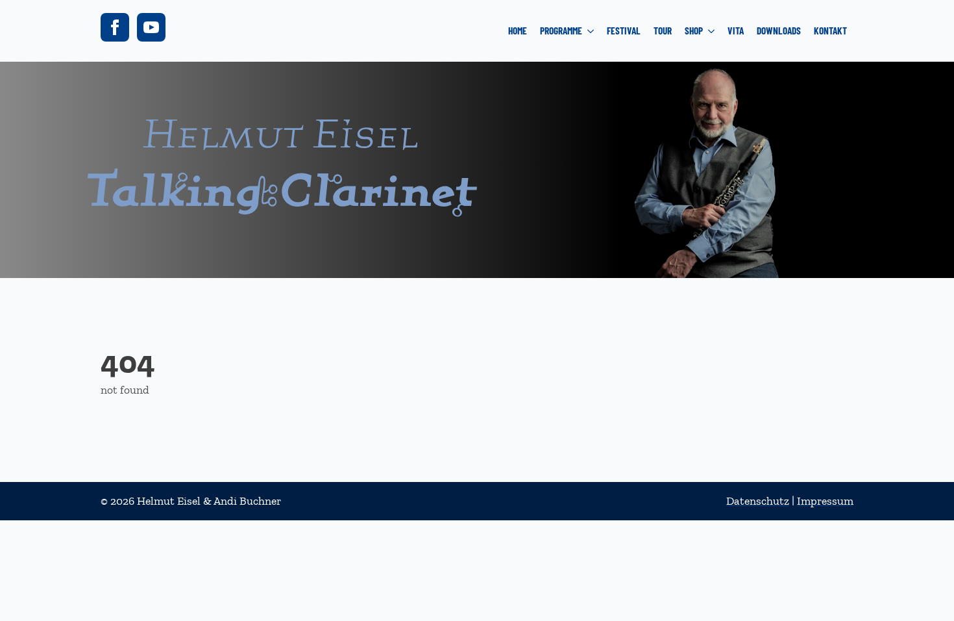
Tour (663, 30)
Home (517, 30)
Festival (624, 30)
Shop (694, 30)
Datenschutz (757, 501)
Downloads (779, 30)
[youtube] (151, 27)
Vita (736, 30)
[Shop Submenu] (712, 31)
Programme (561, 30)
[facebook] (115, 27)
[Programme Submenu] (591, 31)
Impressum (825, 501)
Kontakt (830, 30)
